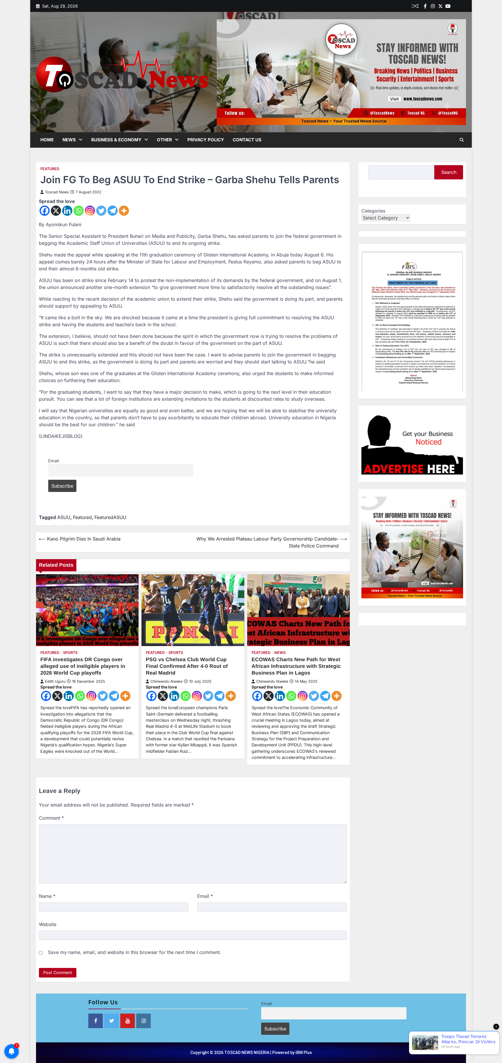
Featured (49, 169)
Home (47, 139)
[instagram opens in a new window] (143, 1021)
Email (53, 460)
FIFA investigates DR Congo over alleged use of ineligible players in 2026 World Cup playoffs (82, 666)
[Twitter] (440, 6)
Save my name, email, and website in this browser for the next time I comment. (134, 952)
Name (47, 896)
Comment (51, 818)
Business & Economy (116, 139)
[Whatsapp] (78, 211)
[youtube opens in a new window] (127, 1021)
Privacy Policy (205, 139)
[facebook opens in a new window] (95, 1021)
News (69, 139)
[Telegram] (112, 211)
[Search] (461, 139)
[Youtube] (448, 6)
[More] (124, 211)
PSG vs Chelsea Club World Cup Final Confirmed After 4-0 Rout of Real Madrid (187, 666)
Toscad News (57, 192)
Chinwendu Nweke (166, 681)
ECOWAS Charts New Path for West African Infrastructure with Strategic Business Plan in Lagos (296, 666)
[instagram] (433, 6)
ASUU (63, 517)
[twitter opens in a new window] (111, 1021)
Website (47, 924)
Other (164, 139)
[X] (56, 211)
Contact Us (247, 139)
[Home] (455, 6)
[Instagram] (90, 211)
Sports (70, 652)
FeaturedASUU (110, 517)
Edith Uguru (55, 681)
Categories (373, 211)
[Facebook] (425, 6)
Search (448, 172)
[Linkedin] (463, 6)
